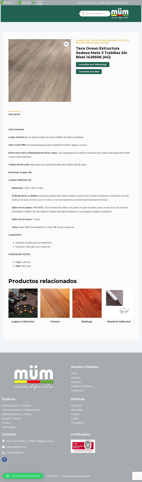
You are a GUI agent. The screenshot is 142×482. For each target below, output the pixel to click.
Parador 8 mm (83, 40)
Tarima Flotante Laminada (104, 40)
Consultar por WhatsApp (93, 64)
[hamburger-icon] (83, 14)
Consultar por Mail (89, 71)
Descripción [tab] (14, 114)
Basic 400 (85, 42)
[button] (66, 44)
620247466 (26, 2)
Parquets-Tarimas (100, 42)
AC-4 (120, 40)
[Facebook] (4, 459)
